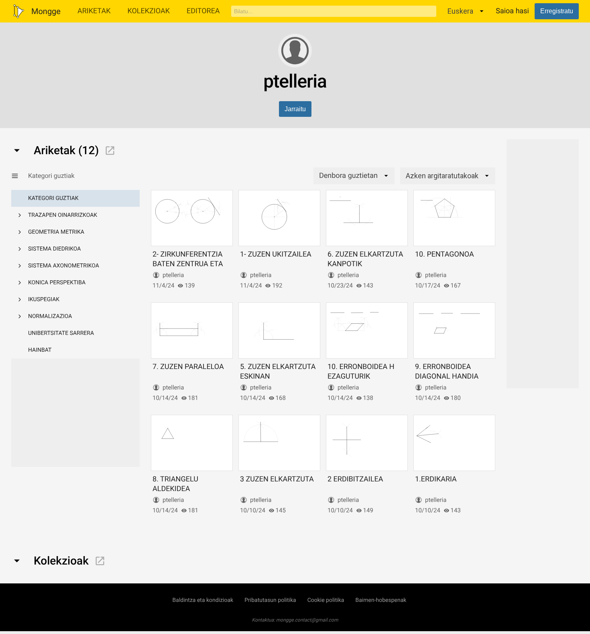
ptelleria (173, 275)
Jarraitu (295, 109)
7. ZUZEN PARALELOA (188, 367)
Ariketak (94, 11)
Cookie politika (325, 600)
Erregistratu (556, 11)
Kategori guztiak (53, 198)
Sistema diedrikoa (54, 249)
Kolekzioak (148, 11)
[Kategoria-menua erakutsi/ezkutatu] (19, 175)
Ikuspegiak (43, 299)
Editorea (203, 11)
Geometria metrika (56, 232)
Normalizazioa (50, 316)
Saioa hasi (512, 11)
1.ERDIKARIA (436, 479)
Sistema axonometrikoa (63, 266)
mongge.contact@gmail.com (307, 620)
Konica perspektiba (56, 282)
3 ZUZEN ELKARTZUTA (277, 479)
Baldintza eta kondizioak (203, 600)
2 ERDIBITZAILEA (355, 479)
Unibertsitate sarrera (61, 333)
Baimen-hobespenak (380, 600)
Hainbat (39, 350)
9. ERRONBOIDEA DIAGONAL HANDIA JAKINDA (446, 376)
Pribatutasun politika (270, 600)
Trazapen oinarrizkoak (62, 215)
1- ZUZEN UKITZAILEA (275, 254)
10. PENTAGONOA (444, 254)
